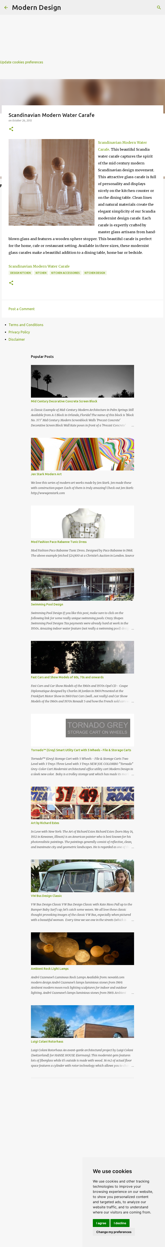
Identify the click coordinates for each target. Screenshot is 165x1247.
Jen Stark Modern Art (46, 474)
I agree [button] (101, 1223)
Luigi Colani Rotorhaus (47, 1041)
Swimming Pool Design (47, 604)
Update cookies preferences (21, 62)
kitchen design (95, 272)
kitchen (41, 272)
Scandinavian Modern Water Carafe (39, 266)
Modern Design (36, 7)
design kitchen (20, 272)
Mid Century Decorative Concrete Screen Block (64, 401)
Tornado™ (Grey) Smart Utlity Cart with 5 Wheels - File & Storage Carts (81, 750)
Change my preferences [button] (113, 1232)
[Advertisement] (82, 30)
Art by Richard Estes (45, 823)
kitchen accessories (65, 272)
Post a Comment (22, 309)
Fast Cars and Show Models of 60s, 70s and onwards (67, 677)
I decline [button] (120, 1223)
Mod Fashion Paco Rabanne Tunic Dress (59, 542)
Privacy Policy (19, 332)
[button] (11, 129)
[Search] (159, 7)
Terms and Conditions (26, 325)
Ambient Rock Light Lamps (50, 968)
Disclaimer (17, 339)
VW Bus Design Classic (46, 896)
